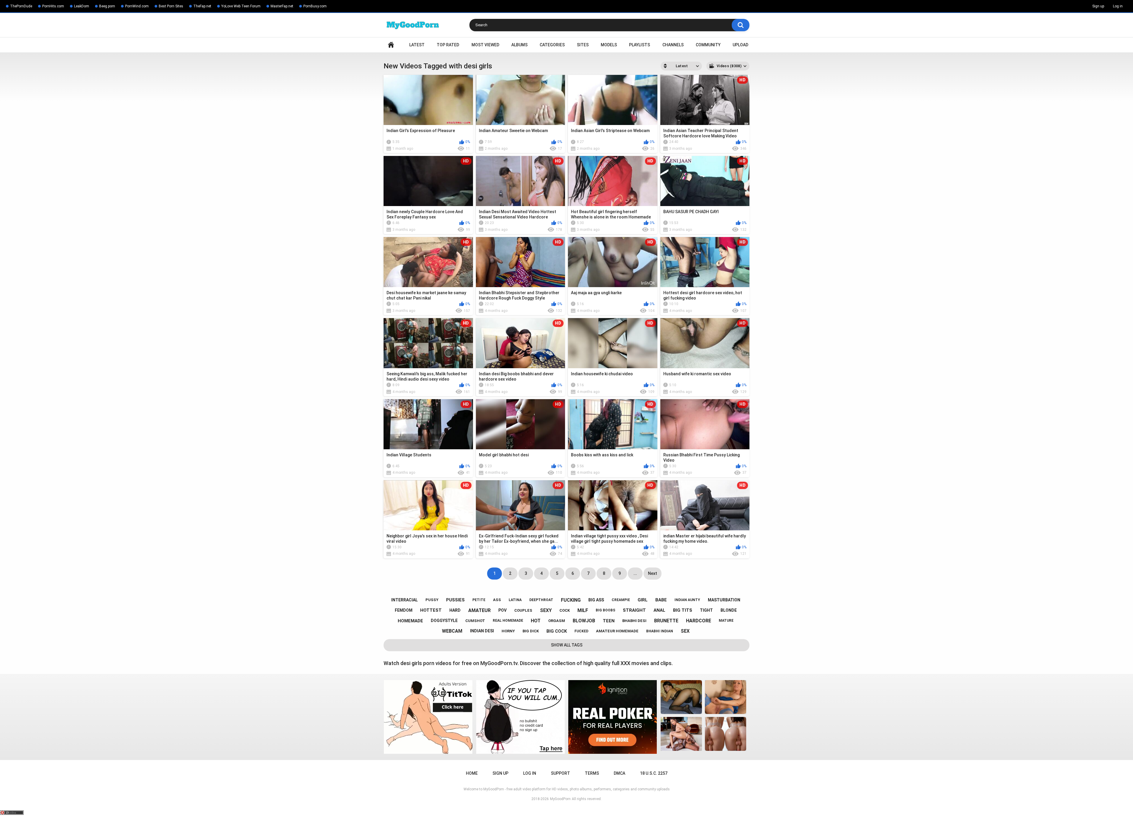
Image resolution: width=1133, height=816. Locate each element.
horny (508, 631)
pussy (431, 600)
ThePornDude (21, 6)
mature (726, 620)
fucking (571, 600)
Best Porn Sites (171, 6)
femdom (403, 610)
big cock (556, 631)
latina (515, 600)
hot (536, 620)
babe (661, 600)
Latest (417, 44)
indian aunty (687, 600)
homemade (410, 620)
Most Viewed (485, 44)
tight (706, 610)
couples (523, 610)
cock (564, 610)
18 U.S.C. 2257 (653, 773)
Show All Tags (566, 645)
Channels (673, 44)
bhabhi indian (659, 631)
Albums (519, 44)
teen (609, 620)
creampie (621, 600)
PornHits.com (53, 6)
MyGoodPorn (560, 799)
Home (391, 44)
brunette (666, 620)
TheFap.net (202, 6)
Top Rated (448, 44)
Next (652, 573)
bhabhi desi (634, 620)
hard (455, 610)
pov (502, 610)
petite (478, 600)
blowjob (584, 620)
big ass (596, 600)
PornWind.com (137, 6)
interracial (404, 600)
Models (609, 44)
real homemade (508, 620)
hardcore (698, 620)
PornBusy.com (315, 6)
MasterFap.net (282, 6)
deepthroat (541, 600)
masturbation (724, 600)
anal (659, 610)
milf (582, 610)
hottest (431, 610)
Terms (592, 773)
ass (497, 600)
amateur (479, 610)
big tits (682, 610)
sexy (546, 610)
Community (708, 44)
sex (685, 631)
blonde (729, 610)
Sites (583, 44)
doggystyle (444, 620)
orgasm (556, 620)
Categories (552, 44)
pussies (455, 600)
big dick (531, 631)
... (635, 573)
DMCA (619, 773)
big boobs (605, 610)
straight (634, 610)
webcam (452, 631)
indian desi (482, 631)
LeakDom (81, 6)
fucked (581, 631)
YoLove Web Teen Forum (241, 6)
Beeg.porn (107, 6)
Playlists (639, 44)
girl (643, 600)
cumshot (475, 620)
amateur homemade (617, 631)
